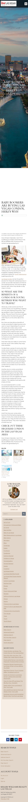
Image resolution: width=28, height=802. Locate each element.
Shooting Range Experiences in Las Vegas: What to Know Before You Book (13, 666)
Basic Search (7, 630)
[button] (26, 3)
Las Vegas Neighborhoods (11, 574)
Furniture (7, 550)
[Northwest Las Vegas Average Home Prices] (6, 468)
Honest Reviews (8, 563)
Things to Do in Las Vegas (11, 604)
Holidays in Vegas (9, 558)
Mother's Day (8, 583)
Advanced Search (9, 632)
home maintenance (20, 274)
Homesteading (8, 561)
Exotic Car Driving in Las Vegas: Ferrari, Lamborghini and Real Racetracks (13, 676)
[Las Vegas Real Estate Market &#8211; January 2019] (6, 453)
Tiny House (7, 613)
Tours (5, 618)
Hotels (6, 566)
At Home (6, 527)
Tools (5, 616)
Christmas (7, 545)
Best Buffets (7, 530)
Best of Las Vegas (9, 532)
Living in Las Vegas (9, 581)
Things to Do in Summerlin (12, 611)
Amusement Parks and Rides (12, 525)
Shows (6, 599)
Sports (6, 601)
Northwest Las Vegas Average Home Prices (5, 473)
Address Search (8, 635)
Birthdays (6, 540)
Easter (6, 548)
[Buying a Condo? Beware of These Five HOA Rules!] (18, 453)
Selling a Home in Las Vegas (12, 596)
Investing (6, 569)
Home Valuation (8, 642)
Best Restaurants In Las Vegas (12, 535)
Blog (22, 94)
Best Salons (7, 538)
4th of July (7, 522)
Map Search (7, 640)
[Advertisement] (14, 183)
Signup (3, 781)
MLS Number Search (10, 637)
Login (2, 778)
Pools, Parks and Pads (10, 591)
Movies (6, 586)
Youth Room (7, 621)
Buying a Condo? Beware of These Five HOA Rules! (17, 458)
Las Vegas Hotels (9, 571)
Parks (5, 588)
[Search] (24, 514)
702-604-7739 (5, 799)
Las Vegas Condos (6, 279)
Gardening (7, 553)
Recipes (6, 593)
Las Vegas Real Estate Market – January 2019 (5, 458)
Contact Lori (14, 509)
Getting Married (8, 556)
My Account (4, 775)
